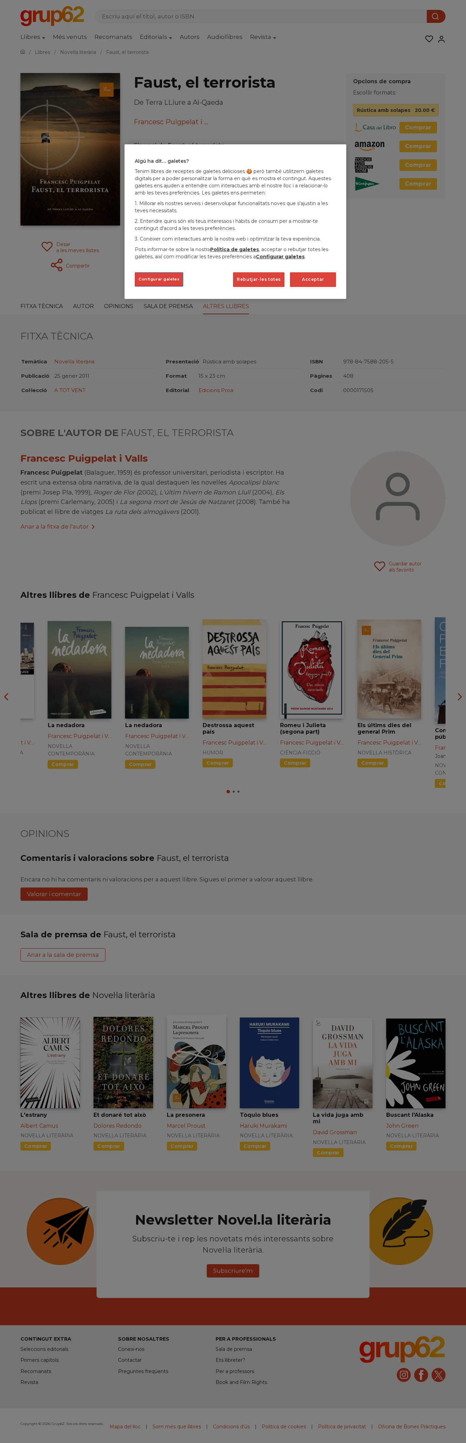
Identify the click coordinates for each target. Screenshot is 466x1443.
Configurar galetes (159, 279)
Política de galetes (234, 249)
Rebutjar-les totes (259, 279)
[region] (235, 221)
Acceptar (313, 279)
